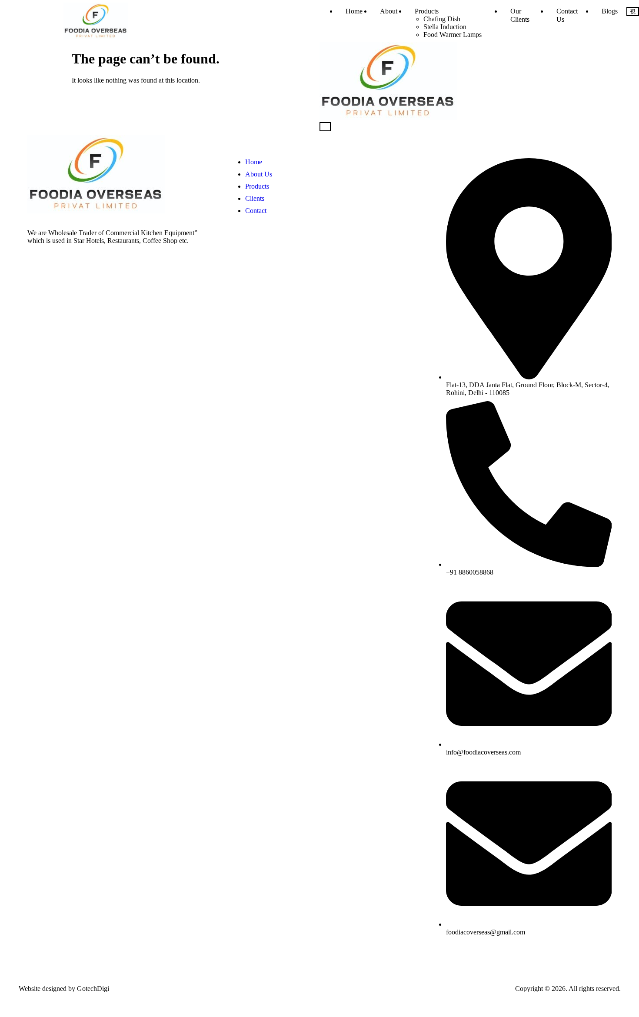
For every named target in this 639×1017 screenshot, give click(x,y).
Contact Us (567, 15)
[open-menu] (632, 11)
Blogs (610, 11)
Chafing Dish (441, 19)
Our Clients (519, 15)
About (388, 11)
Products (427, 11)
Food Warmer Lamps (452, 34)
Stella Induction (444, 26)
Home (354, 11)
